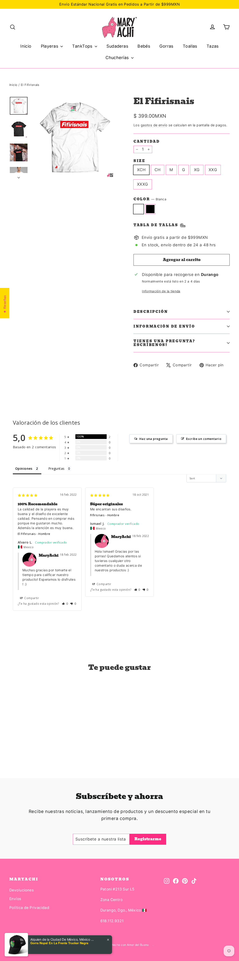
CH (158, 169)
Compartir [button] (31, 598)
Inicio (26, 46)
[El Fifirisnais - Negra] (18, 743)
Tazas (213, 46)
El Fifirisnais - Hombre (34, 534)
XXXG (142, 184)
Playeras (50, 46)
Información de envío (164, 326)
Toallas (190, 46)
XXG (213, 169)
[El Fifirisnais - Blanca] (12, 743)
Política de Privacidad (29, 907)
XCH (141, 169)
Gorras (166, 46)
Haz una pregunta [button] (153, 439)
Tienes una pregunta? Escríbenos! (164, 343)
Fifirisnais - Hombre (105, 515)
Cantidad (147, 141)
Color (150, 199)
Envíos (15, 899)
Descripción (151, 311)
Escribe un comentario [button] (203, 439)
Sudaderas (117, 46)
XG (197, 169)
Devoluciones (21, 890)
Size (139, 161)
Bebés (143, 46)
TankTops (83, 46)
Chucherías (117, 57)
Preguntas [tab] (56, 468)
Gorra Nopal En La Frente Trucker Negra (59, 943)
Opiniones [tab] (23, 468)
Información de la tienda (161, 291)
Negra (150, 209)
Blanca (139, 209)
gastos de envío (154, 125)
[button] (65, 604)
